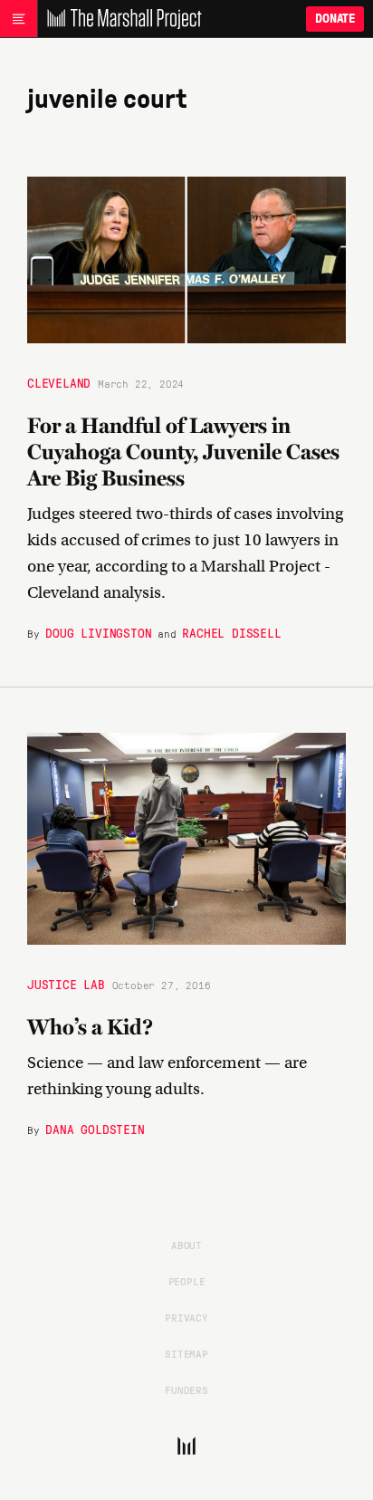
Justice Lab (66, 984)
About (186, 1244)
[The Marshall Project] (119, 19)
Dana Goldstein (94, 1128)
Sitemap (186, 1353)
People (187, 1281)
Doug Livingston (98, 632)
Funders (186, 1389)
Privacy (186, 1317)
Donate (335, 18)
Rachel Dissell (231, 632)
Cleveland (59, 382)
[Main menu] (18, 19)
